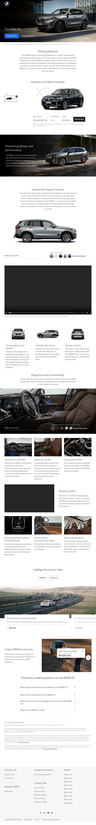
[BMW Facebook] (40, 813)
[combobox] (88, 657)
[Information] (65, 44)
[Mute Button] (87, 313)
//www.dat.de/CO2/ (52, 749)
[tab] (42, 577)
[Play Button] (6, 313)
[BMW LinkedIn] (52, 813)
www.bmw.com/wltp (24, 742)
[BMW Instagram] (44, 813)
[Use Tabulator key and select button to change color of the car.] (51, 256)
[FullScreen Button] (90, 313)
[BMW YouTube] (48, 813)
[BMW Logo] (6, 4)
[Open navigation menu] (89, 4)
